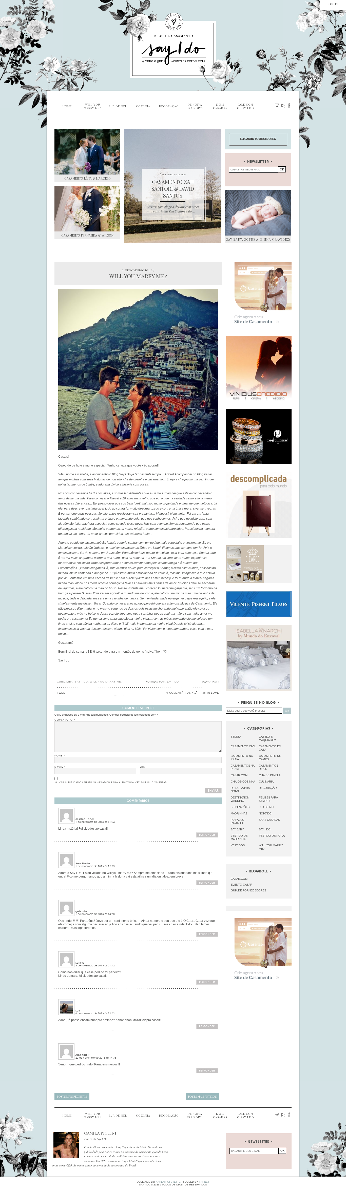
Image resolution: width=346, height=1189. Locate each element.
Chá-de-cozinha (243, 781)
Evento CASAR (241, 884)
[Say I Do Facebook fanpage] (289, 105)
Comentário (64, 720)
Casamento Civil (243, 746)
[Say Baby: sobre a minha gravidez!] (258, 213)
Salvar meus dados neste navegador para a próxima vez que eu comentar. (111, 782)
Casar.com (239, 775)
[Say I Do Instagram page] (276, 105)
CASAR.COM (239, 878)
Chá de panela (269, 775)
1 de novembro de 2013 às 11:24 (95, 822)
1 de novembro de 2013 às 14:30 (95, 914)
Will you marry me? (106, 681)
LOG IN (333, 4)
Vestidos (238, 845)
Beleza (236, 736)
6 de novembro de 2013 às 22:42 (95, 1013)
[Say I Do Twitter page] (282, 105)
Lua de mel (267, 807)
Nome (59, 755)
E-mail (60, 767)
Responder (207, 835)
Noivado (265, 813)
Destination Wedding (240, 799)
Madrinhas (239, 813)
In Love (213, 692)
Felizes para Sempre (268, 799)
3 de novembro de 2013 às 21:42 (95, 965)
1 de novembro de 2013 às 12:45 (95, 866)
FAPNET (204, 1181)
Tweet (62, 692)
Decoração (268, 787)
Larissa (80, 963)
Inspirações (240, 807)
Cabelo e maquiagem (267, 738)
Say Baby (237, 829)
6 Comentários (178, 692)
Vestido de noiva (272, 835)
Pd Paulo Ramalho (237, 821)
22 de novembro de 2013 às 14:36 (95, 1058)
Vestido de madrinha (239, 837)
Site (142, 767)
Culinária (266, 781)
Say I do (81, 681)
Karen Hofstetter (169, 1181)
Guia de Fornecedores (248, 890)
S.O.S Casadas (269, 819)
